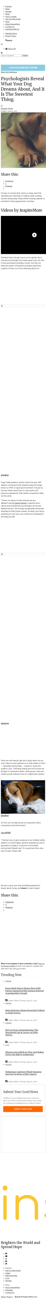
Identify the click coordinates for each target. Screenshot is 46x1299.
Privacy (9, 1297)
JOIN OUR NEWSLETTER (23, 67)
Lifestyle (8, 981)
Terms (3, 1297)
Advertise (9, 1290)
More (7, 22)
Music (7, 14)
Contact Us (9, 27)
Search (9, 40)
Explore (8, 6)
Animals (8, 11)
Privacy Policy (10, 36)
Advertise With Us (12, 29)
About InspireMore (12, 24)
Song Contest (10, 17)
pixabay (5, 475)
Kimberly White (7, 109)
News (7, 9)
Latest (7, 1273)
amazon (5, 723)
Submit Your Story (23, 1109)
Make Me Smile (7, 72)
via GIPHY (6, 832)
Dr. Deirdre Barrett (19, 503)
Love (7, 1045)
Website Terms (11, 34)
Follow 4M (11, 49)
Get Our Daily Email (13, 19)
